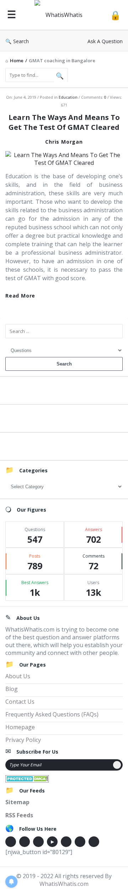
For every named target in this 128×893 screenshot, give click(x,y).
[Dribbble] (38, 841)
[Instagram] (66, 841)
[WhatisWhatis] (62, 15)
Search (21, 41)
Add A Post (64, 417)
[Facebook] (10, 841)
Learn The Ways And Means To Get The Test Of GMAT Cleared (64, 122)
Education (68, 97)
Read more (20, 295)
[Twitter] (24, 841)
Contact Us (19, 701)
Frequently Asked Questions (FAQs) (51, 714)
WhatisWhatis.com (64, 884)
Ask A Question (105, 41)
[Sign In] (115, 15)
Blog (11, 689)
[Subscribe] (117, 765)
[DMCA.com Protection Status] (27, 778)
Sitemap (17, 802)
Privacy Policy (23, 740)
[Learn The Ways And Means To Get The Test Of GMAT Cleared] (64, 158)
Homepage (20, 727)
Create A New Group (64, 445)
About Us (17, 676)
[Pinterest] (80, 841)
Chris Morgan (64, 141)
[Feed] (94, 841)
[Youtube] (52, 841)
